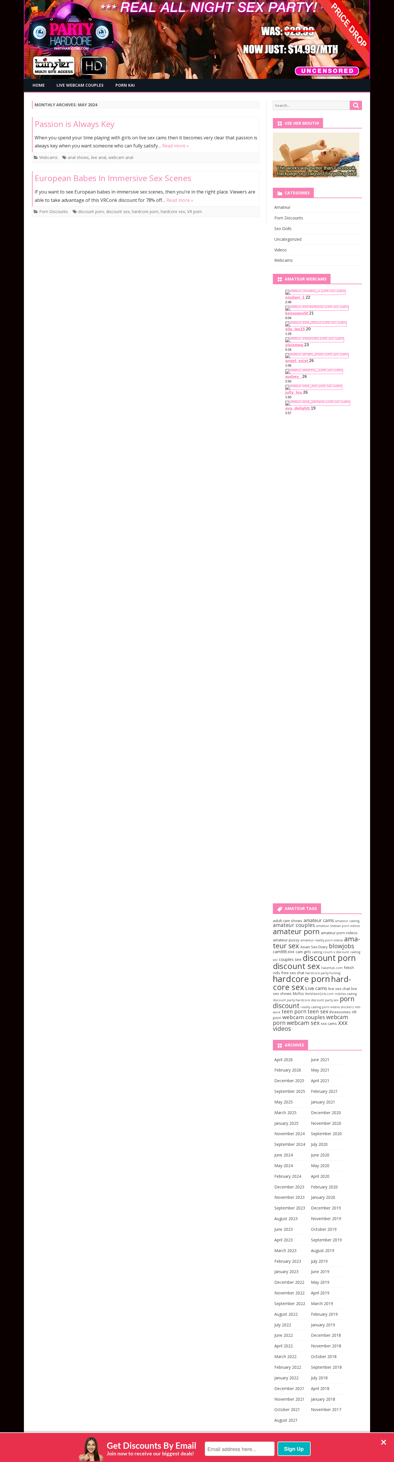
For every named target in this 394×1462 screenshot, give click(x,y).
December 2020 (326, 1112)
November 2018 (326, 1346)
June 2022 (283, 1335)
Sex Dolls (283, 228)
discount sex (118, 211)
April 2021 (320, 1080)
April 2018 (320, 1388)
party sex (332, 1000)
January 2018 (323, 1399)
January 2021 (323, 1102)
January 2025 (286, 1123)
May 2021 (320, 1070)
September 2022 (289, 1303)
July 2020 (319, 1144)
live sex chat (339, 988)
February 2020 (324, 1187)
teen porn (294, 1011)
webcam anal (120, 157)
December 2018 (326, 1335)
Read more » (175, 146)
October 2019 (324, 1229)
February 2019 (324, 1314)
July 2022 (282, 1325)
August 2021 (286, 1420)
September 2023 (289, 1208)
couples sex (290, 959)
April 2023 (283, 1240)
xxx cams (329, 1023)
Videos (280, 250)
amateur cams (318, 920)
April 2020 (320, 1176)
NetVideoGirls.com (319, 994)
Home (39, 85)
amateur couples (294, 924)
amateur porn (296, 931)
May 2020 (320, 1165)
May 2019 (320, 1282)
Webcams (48, 157)
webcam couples (303, 1017)
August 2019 (322, 1250)
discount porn (91, 211)
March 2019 (322, 1303)
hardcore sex (173, 211)
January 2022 (286, 1378)
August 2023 (286, 1218)
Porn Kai (125, 85)
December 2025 (289, 1080)
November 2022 (289, 1293)
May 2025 (283, 1102)
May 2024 (283, 1165)
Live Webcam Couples (80, 85)
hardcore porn (145, 211)
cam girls (303, 951)
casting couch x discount (330, 952)
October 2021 (287, 1409)
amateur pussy (286, 940)
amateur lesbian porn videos (338, 926)
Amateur (282, 207)
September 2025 (289, 1091)
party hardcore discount (305, 1000)
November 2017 (326, 1409)
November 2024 (289, 1133)
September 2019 (326, 1240)
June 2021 (320, 1059)
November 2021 (289, 1399)
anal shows (78, 157)
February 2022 (287, 1367)
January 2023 (286, 1271)
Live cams (316, 988)
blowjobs (341, 946)
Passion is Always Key (75, 123)
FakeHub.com (332, 968)
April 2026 (283, 1059)
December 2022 (289, 1282)
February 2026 (287, 1070)
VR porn (194, 211)
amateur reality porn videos (322, 940)
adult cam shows (287, 920)
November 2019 (326, 1218)
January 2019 (323, 1325)
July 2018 (319, 1378)
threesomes (340, 1012)
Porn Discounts (53, 211)
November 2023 (289, 1197)
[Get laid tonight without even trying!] (316, 176)
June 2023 (283, 1229)
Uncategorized (287, 239)
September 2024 (289, 1144)
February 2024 (287, 1176)
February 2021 (324, 1091)
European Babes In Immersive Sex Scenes (113, 177)
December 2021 (289, 1388)
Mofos (298, 993)
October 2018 (324, 1356)
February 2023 (287, 1261)
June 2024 (283, 1155)
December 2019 (326, 1208)
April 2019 (320, 1293)
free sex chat (292, 972)
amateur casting (347, 921)
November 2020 (326, 1123)
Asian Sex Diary (314, 946)
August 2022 (286, 1314)
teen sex (317, 1011)
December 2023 (289, 1187)
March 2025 (285, 1112)
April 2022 (283, 1346)
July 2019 (319, 1261)
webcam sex (303, 1023)
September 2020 (326, 1133)
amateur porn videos (339, 932)
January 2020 (323, 1197)
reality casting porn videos (320, 1007)
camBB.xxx (283, 951)
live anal (98, 157)
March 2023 (285, 1250)
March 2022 (285, 1356)
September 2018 (326, 1367)
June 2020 (320, 1155)
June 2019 (320, 1271)
